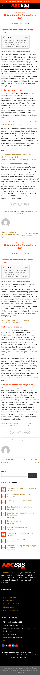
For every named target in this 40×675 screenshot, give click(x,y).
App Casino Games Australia (11, 322)
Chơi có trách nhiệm (11, 600)
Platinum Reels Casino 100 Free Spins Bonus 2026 (19, 122)
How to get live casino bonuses (15, 42)
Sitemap (6, 641)
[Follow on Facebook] (3, 645)
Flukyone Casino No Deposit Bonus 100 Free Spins (10, 234)
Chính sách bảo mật (11, 594)
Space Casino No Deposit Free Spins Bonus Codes (20, 514)
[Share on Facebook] (14, 204)
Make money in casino (13, 44)
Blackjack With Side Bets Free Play (20, 533)
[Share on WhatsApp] (11, 204)
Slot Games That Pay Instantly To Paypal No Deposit (22, 546)
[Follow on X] (6, 645)
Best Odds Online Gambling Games (20, 507)
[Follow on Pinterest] (9, 645)
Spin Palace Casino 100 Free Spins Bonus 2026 (18, 159)
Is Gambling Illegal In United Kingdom (15, 320)
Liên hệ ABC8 (8, 607)
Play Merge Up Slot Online (11, 124)
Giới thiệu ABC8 (9, 597)
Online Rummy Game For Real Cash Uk (21, 488)
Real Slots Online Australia (16, 539)
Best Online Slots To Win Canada (19, 494)
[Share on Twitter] (18, 204)
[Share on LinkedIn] (28, 204)
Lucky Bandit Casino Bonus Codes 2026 (16, 423)
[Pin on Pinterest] (25, 204)
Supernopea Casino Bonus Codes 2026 (21, 501)
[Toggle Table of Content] (25, 37)
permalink (20, 213)
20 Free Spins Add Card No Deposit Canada (17, 155)
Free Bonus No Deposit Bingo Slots (17, 46)
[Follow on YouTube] (16, 645)
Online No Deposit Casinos (17, 527)
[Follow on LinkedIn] (13, 645)
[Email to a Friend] (21, 204)
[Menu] (2, 6)
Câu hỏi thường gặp (11, 610)
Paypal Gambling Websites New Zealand (16, 426)
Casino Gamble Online (15, 521)
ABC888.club (6, 573)
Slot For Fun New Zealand (11, 157)
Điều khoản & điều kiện (12, 604)
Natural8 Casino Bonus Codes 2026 (14, 40)
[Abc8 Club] (20, 6)
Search (3, 471)
